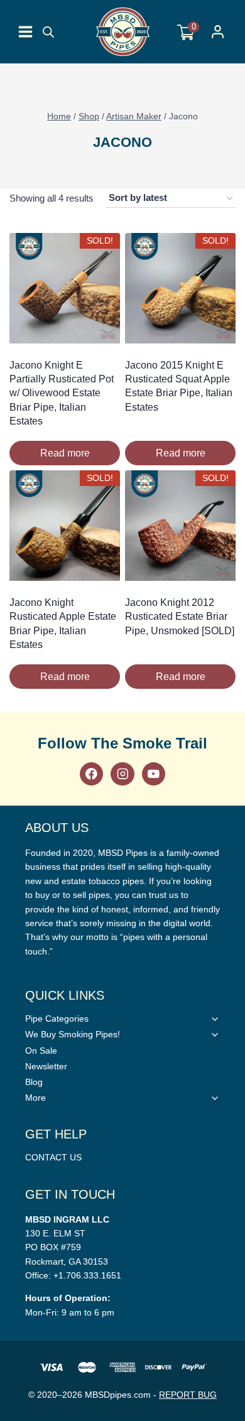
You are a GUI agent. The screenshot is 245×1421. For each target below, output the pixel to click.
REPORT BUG (188, 1395)
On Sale (41, 1050)
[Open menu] (25, 31)
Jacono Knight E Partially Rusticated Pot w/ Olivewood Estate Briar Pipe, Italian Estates (61, 393)
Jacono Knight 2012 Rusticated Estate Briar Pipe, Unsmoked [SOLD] (179, 616)
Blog (34, 1082)
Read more (65, 453)
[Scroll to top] (232, 1008)
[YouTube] (153, 774)
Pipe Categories (57, 1018)
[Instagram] (122, 774)
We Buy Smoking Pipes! (72, 1034)
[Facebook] (91, 774)
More (35, 1098)
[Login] (217, 32)
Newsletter (46, 1066)
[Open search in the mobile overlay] (48, 32)
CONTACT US (53, 1157)
